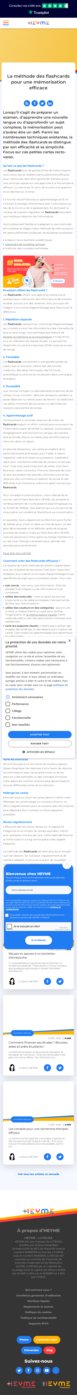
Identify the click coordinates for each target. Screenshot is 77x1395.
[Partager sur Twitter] (42, 103)
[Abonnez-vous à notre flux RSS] (27, 103)
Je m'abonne (38, 940)
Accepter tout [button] (39, 734)
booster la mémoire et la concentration (27, 336)
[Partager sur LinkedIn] (50, 103)
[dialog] (38, 697)
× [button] (69, 640)
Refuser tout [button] (40, 743)
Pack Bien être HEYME (17, 553)
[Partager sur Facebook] (35, 103)
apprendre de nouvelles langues (25, 244)
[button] (4, 23)
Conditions (67, 930)
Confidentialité (59, 930)
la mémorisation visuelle (41, 614)
